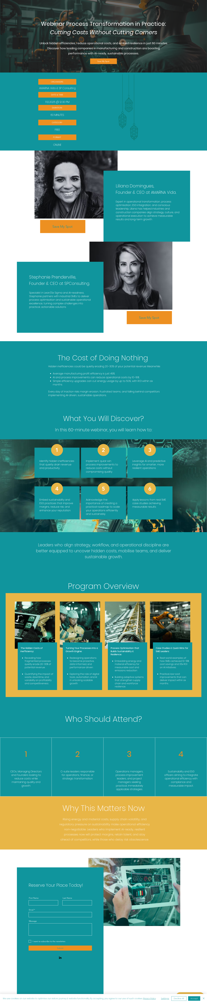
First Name (34, 898)
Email (31, 910)
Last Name (67, 898)
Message (33, 921)
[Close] (203, 998)
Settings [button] (165, 998)
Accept (194, 998)
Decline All (179, 998)
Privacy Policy (149, 998)
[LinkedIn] (60, 957)
